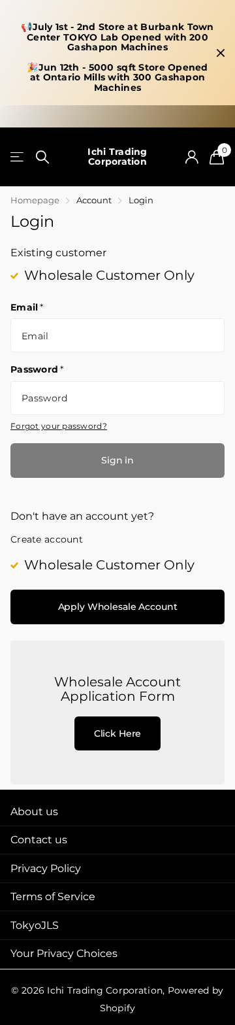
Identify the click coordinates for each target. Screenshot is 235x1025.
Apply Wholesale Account (118, 607)
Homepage (34, 200)
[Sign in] (191, 157)
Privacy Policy (45, 868)
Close (220, 52)
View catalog (17, 157)
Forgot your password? (58, 426)
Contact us (38, 839)
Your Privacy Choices (64, 953)
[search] (42, 157)
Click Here (118, 733)
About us (34, 811)
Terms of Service (52, 896)
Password (37, 369)
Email (27, 307)
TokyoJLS (34, 925)
